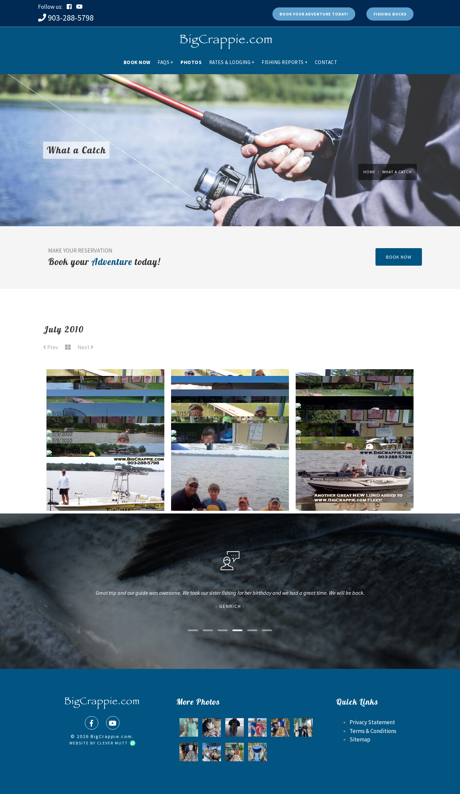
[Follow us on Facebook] (69, 6)
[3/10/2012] (211, 727)
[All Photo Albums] (68, 347)
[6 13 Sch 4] (257, 727)
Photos (191, 62)
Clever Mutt (113, 742)
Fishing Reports (284, 62)
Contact (326, 62)
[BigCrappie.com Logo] (225, 39)
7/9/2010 (105, 417)
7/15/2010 (354, 390)
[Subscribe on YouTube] (79, 6)
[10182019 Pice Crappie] (211, 752)
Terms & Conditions (373, 731)
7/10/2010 (354, 404)
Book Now (137, 62)
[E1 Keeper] (188, 727)
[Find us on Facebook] (91, 723)
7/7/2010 (230, 424)
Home (369, 171)
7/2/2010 (105, 437)
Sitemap (360, 739)
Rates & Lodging (232, 62)
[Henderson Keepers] (280, 727)
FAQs (165, 62)
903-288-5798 (71, 17)
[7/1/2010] (230, 473)
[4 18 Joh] (257, 752)
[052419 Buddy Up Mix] (188, 752)
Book (314, 14)
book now (399, 257)
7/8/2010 (230, 417)
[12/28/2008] (234, 727)
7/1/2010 (354, 476)
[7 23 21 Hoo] (234, 752)
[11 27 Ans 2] (303, 727)
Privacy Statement (372, 722)
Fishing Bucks (389, 14)
